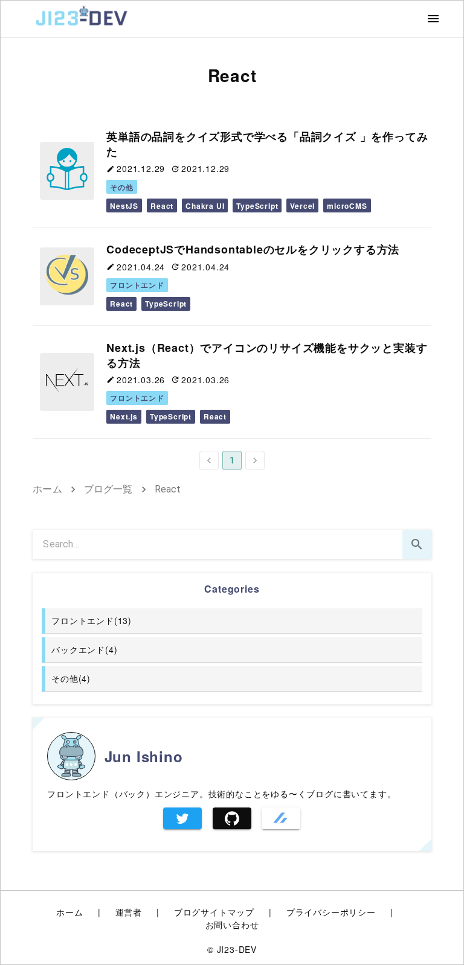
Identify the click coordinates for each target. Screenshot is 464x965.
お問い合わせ (232, 925)
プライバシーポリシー (331, 912)
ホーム (47, 489)
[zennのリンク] (281, 818)
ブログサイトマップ (214, 912)
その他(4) (71, 678)
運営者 (128, 912)
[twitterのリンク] (182, 818)
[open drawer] (433, 18)
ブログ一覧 (108, 489)
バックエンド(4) (84, 649)
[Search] (416, 544)
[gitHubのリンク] (232, 818)
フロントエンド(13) (91, 620)
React (168, 489)
